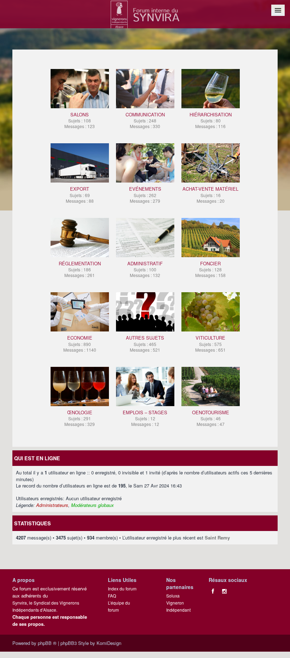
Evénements (145, 194)
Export (80, 194)
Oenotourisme (210, 418)
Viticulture (210, 343)
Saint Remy (217, 537)
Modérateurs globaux (92, 505)
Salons (79, 120)
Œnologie (79, 418)
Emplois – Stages (145, 418)
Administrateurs (52, 505)
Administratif (145, 269)
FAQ (112, 596)
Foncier (210, 269)
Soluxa (173, 596)
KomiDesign (109, 643)
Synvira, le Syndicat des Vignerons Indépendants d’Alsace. (45, 606)
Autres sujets (145, 343)
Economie (79, 343)
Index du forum (122, 588)
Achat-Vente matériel (210, 194)
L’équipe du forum (119, 606)
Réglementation (80, 269)
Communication (145, 120)
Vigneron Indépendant (178, 606)
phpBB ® (47, 643)
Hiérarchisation (211, 120)
